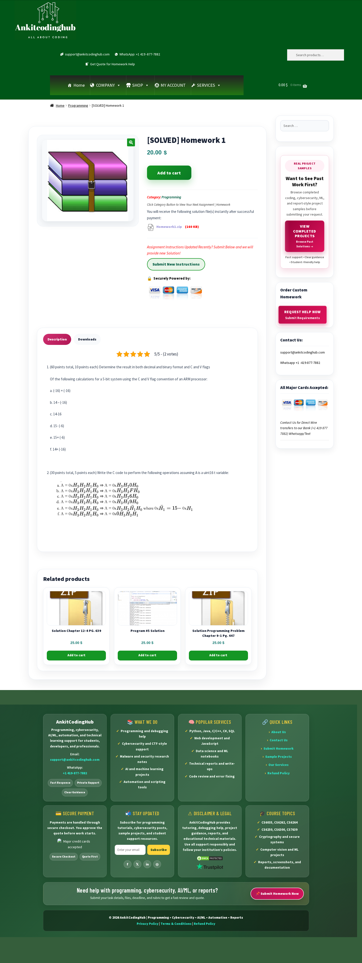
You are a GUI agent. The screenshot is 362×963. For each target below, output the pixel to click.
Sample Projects (278, 757)
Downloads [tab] (87, 339)
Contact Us (279, 740)
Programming (78, 105)
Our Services (278, 765)
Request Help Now (303, 315)
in (147, 864)
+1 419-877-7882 (75, 773)
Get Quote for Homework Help (112, 64)
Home (79, 85)
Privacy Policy (147, 924)
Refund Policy (278, 773)
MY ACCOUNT (173, 85)
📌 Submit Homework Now (277, 893)
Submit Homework (278, 748)
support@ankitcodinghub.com (87, 54)
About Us (278, 732)
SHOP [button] (137, 85)
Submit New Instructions (176, 264)
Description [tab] (57, 339)
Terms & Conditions (176, 924)
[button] (131, 142)
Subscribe (158, 849)
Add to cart (169, 173)
